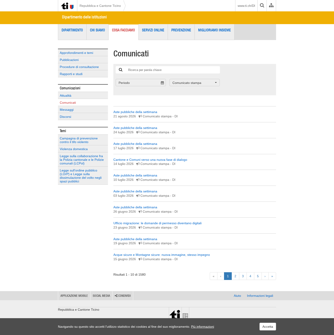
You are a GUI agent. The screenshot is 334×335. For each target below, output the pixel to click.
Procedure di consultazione (79, 67)
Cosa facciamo (123, 30)
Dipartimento (72, 30)
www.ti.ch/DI (246, 6)
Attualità (65, 95)
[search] (262, 5)
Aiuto (237, 295)
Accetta (267, 326)
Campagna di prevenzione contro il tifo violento (79, 140)
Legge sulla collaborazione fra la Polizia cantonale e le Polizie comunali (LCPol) (82, 159)
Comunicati (68, 102)
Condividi (124, 296)
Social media (101, 296)
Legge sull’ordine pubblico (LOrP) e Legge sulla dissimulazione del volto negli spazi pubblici (81, 176)
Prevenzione (181, 30)
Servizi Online (153, 30)
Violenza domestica (74, 149)
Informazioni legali (260, 295)
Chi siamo (97, 30)
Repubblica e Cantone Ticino (100, 6)
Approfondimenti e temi (76, 53)
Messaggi (67, 109)
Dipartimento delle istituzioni (84, 17)
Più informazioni (202, 326)
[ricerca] (121, 69)
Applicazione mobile (74, 296)
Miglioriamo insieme (214, 30)
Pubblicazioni (69, 60)
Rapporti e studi (71, 74)
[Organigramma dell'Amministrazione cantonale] (271, 5)
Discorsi (65, 116)
